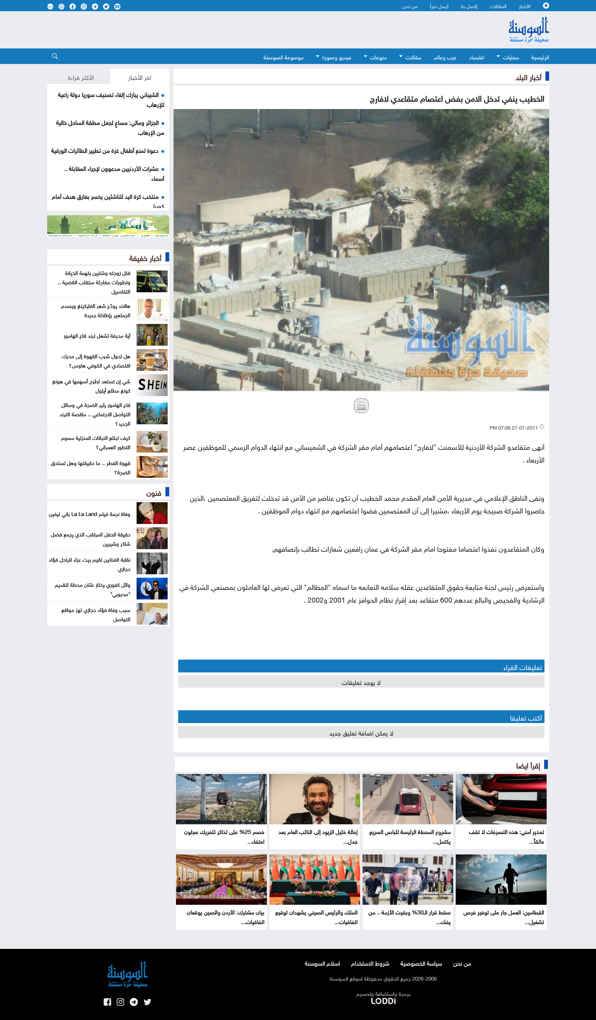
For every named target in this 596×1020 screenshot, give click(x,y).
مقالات (413, 56)
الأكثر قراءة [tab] (81, 76)
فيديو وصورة (336, 56)
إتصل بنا (469, 5)
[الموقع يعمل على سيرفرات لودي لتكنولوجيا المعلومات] (383, 999)
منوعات (378, 56)
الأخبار (525, 5)
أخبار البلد (528, 76)
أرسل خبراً (439, 5)
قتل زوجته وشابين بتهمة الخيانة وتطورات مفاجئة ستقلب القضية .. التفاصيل (94, 281)
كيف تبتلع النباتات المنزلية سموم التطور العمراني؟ (95, 441)
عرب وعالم (445, 56)
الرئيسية (540, 56)
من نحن (410, 5)
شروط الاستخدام (370, 963)
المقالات (498, 5)
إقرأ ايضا (528, 764)
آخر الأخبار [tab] (140, 76)
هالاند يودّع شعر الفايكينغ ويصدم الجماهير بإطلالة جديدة (95, 309)
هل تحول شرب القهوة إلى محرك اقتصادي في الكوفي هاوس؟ (96, 360)
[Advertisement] (247, 30)
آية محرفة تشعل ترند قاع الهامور (97, 334)
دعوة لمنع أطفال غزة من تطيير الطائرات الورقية (105, 150)
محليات (511, 56)
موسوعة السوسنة (284, 56)
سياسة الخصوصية (421, 963)
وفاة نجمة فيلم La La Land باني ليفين (89, 513)
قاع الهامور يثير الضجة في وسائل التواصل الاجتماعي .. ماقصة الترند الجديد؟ (95, 413)
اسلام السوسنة (322, 963)
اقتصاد (476, 56)
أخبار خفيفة (145, 256)
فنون (154, 491)
